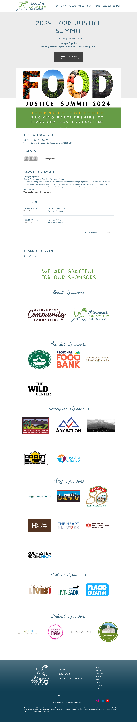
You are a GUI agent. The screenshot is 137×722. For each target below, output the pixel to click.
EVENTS (98, 683)
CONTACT (99, 689)
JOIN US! (99, 677)
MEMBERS (99, 674)
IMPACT (98, 680)
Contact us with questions (68, 58)
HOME (98, 668)
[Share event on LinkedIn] (35, 256)
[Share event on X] (30, 256)
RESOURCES (100, 686)
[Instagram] (97, 701)
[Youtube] (108, 701)
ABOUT (98, 671)
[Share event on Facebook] (24, 256)
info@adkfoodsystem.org (77, 702)
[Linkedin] (102, 701)
